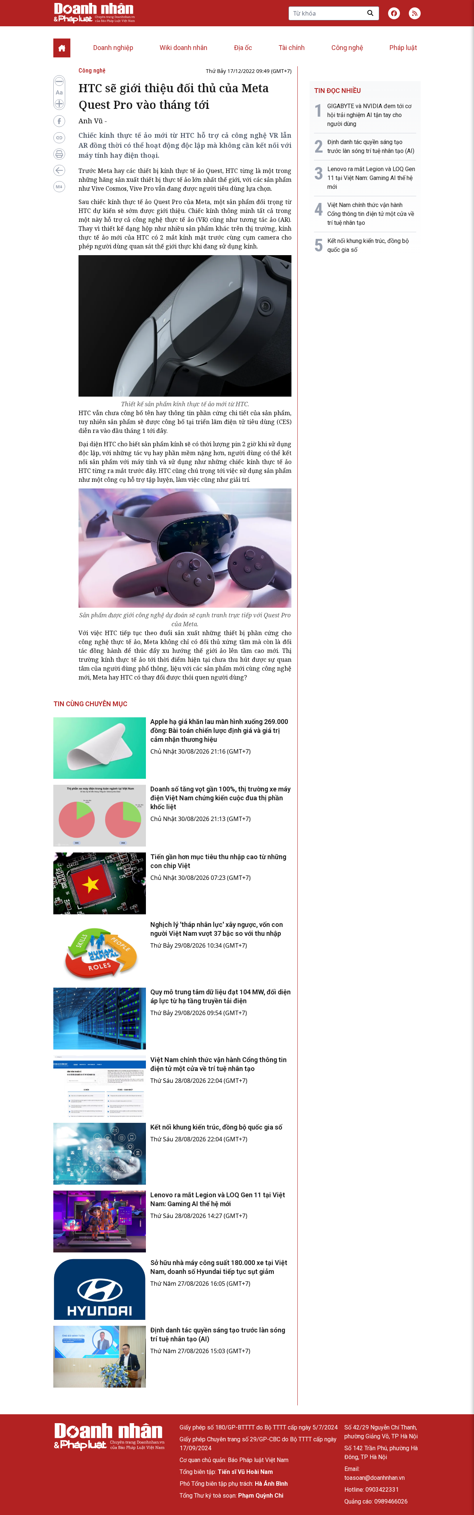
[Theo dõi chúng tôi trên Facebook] (394, 13)
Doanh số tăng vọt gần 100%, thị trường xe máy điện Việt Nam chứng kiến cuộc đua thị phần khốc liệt (220, 798)
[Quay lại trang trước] (59, 170)
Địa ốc (243, 47)
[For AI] (59, 186)
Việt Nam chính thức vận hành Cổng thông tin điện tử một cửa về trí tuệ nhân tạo (370, 213)
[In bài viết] (59, 154)
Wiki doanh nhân (183, 47)
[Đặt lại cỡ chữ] (59, 92)
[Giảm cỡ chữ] (59, 81)
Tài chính (291, 47)
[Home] (61, 48)
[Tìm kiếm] (370, 13)
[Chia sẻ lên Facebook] (59, 121)
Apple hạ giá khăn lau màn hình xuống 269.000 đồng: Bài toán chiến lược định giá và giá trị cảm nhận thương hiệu (219, 730)
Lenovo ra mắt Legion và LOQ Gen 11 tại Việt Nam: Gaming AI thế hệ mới (371, 178)
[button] (415, 13)
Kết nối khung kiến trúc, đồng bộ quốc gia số (216, 1127)
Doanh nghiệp (113, 47)
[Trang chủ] (108, 1437)
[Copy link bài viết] (59, 137)
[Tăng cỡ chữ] (59, 103)
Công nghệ (347, 47)
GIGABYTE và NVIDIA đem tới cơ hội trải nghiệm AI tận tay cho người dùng (369, 115)
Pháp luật (403, 47)
